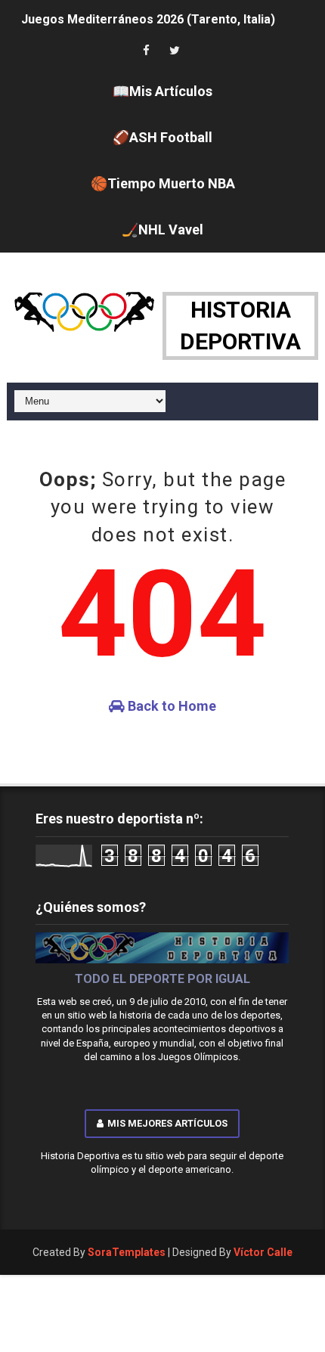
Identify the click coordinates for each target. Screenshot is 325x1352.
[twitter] (174, 51)
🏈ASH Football (162, 137)
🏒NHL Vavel (162, 229)
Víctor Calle (263, 1252)
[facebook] (146, 51)
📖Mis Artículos (162, 91)
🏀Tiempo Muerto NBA (163, 183)
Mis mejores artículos (167, 1123)
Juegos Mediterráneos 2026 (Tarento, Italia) (148, 17)
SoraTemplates (127, 1252)
